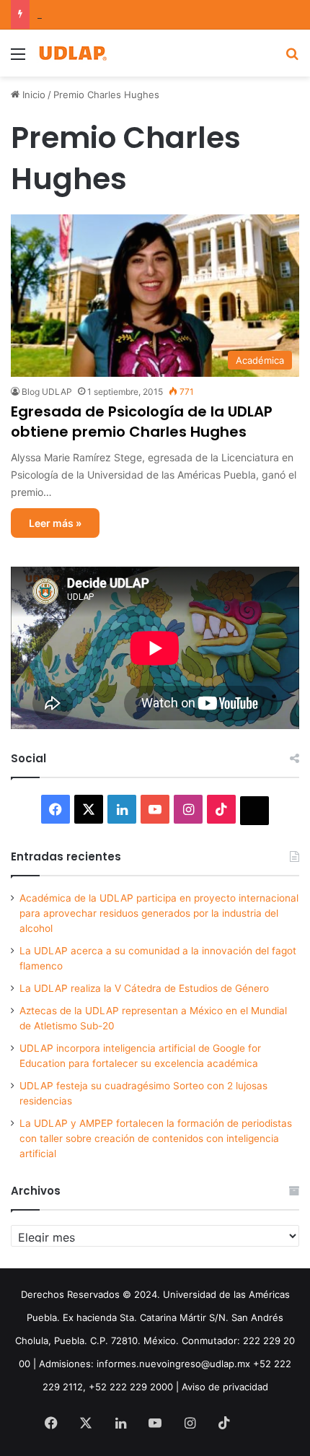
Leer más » (55, 523)
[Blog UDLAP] (72, 53)
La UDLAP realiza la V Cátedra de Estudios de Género (144, 988)
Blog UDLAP (47, 391)
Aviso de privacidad (225, 1386)
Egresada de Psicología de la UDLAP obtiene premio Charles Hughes (142, 421)
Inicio (32, 94)
